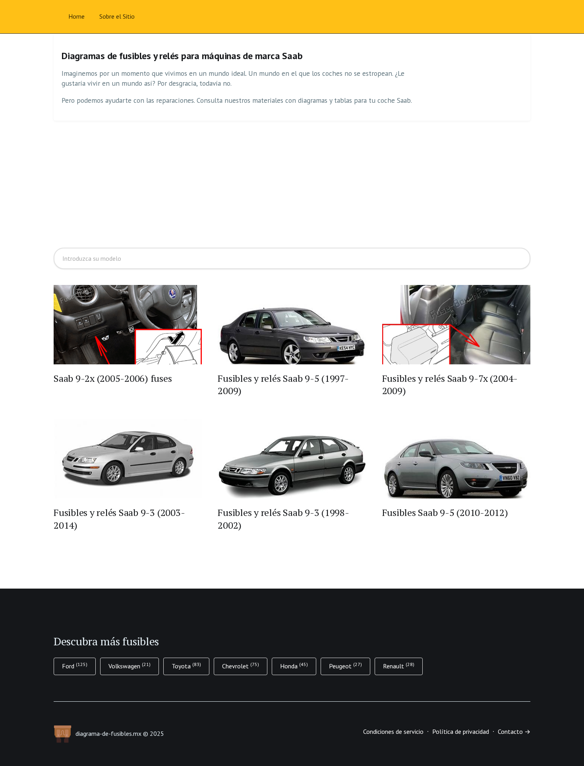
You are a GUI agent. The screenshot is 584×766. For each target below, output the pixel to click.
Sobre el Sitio (117, 16)
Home (76, 16)
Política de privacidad (460, 731)
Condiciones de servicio (393, 731)
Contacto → (514, 731)
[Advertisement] (292, 184)
